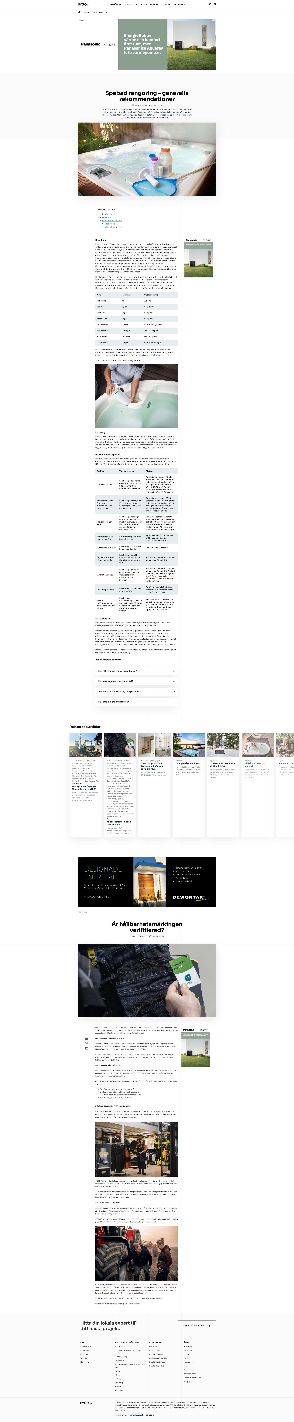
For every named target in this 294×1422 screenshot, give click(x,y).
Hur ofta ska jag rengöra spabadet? (117, 671)
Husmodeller (85, 1350)
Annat (186, 1366)
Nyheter (166, 4)
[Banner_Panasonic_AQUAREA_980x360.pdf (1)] (147, 69)
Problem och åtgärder (112, 220)
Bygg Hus (131, 4)
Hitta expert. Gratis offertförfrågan (93, 12)
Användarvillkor (189, 1370)
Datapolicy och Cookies (193, 1378)
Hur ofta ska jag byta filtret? (113, 701)
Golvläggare (119, 1361)
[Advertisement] (198, 219)
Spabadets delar (109, 224)
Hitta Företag (115, 4)
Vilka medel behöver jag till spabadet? (119, 691)
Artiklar (154, 4)
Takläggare (119, 1379)
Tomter (143, 4)
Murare (117, 1371)
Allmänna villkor (190, 1374)
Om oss (186, 1354)
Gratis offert (153, 1346)
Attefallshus (84, 1354)
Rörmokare (119, 1390)
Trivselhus (84, 1358)
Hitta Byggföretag (156, 1354)
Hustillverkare (85, 1346)
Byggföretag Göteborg (158, 1362)
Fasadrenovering (121, 1357)
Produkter (178, 4)
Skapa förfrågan (193, 1326)
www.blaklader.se (133, 1304)
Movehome (84, 1362)
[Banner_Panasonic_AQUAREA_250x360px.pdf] (198, 277)
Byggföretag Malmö (156, 1366)
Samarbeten (188, 1350)
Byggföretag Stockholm (158, 1358)
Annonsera (188, 1346)
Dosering (106, 217)
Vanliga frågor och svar (112, 227)
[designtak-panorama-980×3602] (147, 906)
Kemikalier (107, 214)
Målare (117, 1375)
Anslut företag (154, 1350)
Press (186, 1358)
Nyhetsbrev (188, 1362)
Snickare (118, 1387)
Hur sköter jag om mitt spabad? (115, 681)
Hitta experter (120, 1346)
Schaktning (119, 1383)
